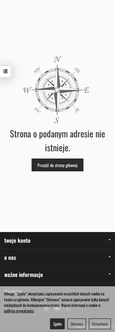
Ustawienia (100, 324)
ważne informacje (23, 274)
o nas (10, 257)
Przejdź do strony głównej (57, 165)
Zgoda (57, 324)
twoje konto (17, 240)
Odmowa (77, 324)
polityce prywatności (19, 311)
